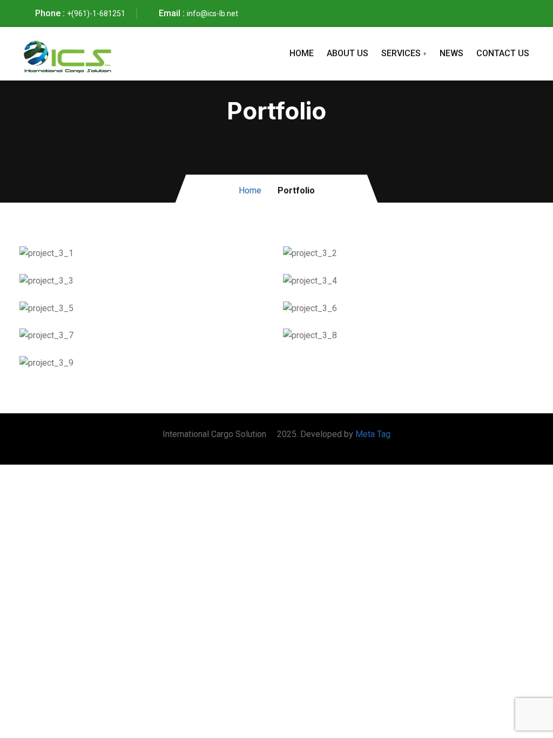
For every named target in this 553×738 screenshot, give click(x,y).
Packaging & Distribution (105, 255)
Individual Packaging (360, 255)
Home (301, 53)
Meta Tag (372, 434)
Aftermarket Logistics (362, 338)
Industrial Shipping (91, 365)
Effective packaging (94, 283)
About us (347, 53)
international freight (94, 338)
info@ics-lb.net (212, 13)
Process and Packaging (366, 283)
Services (401, 53)
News (451, 53)
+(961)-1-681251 (96, 13)
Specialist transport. (359, 311)
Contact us (502, 53)
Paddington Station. (93, 311)
